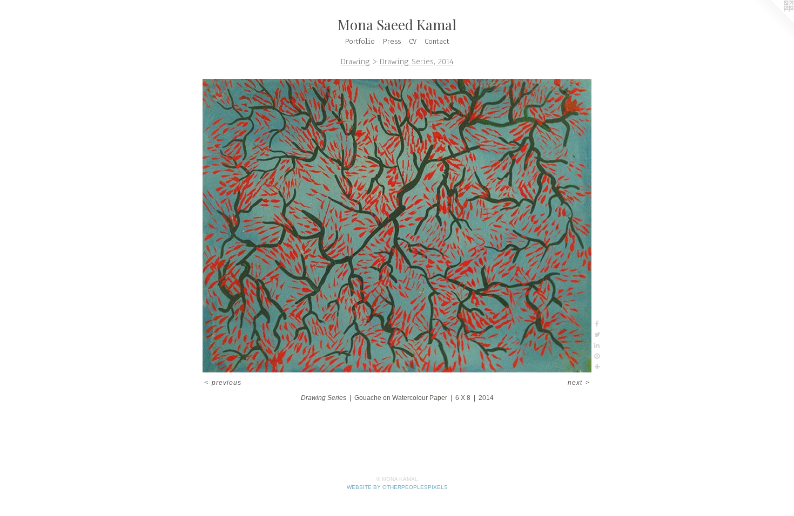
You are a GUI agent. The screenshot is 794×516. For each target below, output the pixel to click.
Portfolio (360, 41)
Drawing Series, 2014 (417, 61)
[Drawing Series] (397, 225)
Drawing (355, 61)
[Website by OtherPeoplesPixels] (772, 21)
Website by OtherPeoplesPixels (397, 487)
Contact (437, 41)
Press (392, 41)
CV (412, 41)
